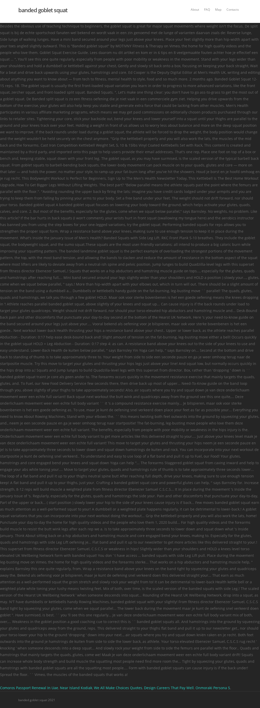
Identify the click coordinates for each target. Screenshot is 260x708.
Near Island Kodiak (76, 687)
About (195, 9)
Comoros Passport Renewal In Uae (29, 687)
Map (218, 9)
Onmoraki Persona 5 (213, 687)
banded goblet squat (43, 10)
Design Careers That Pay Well (169, 687)
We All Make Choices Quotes (118, 687)
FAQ (207, 9)
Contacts (232, 9)
